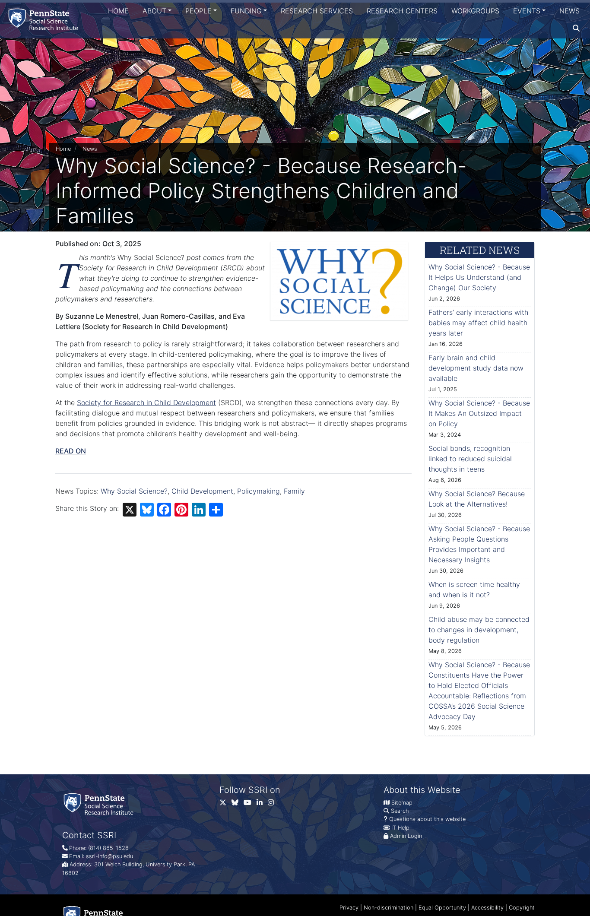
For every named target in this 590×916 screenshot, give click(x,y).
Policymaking (258, 491)
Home (118, 10)
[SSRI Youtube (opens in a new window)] (250, 804)
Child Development (202, 491)
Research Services (317, 10)
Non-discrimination (388, 907)
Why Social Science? (134, 491)
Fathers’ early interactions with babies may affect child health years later (478, 322)
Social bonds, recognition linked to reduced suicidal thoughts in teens (470, 458)
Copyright (522, 907)
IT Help (400, 827)
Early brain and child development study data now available (475, 368)
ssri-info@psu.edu (109, 856)
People (198, 10)
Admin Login (406, 836)
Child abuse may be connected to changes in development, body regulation (479, 629)
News (569, 10)
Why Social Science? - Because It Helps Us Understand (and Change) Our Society (479, 277)
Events (526, 10)
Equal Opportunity (442, 907)
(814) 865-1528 (108, 848)
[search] (576, 28)
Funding (246, 10)
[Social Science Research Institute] (45, 19)
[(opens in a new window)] (238, 804)
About (154, 10)
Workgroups (475, 10)
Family (294, 491)
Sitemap (401, 802)
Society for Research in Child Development (146, 402)
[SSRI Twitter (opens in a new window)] (225, 804)
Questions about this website (427, 819)
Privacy (348, 907)
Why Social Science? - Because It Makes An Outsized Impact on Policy (479, 413)
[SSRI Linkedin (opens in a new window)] (262, 804)
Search (400, 811)
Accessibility (487, 907)
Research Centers (402, 10)
